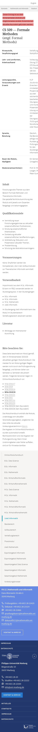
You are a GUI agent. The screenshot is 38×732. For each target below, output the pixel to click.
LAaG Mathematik (11, 547)
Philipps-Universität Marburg (10, 656)
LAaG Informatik (11, 518)
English (33, 3)
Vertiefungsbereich (12, 535)
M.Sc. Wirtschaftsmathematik (15, 512)
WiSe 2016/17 (10, 384)
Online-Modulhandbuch (13, 455)
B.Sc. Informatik (10, 466)
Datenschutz (7, 648)
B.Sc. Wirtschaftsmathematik (15, 484)
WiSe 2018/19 (10, 389)
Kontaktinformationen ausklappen (34, 656)
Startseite (4, 9)
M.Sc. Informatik (10, 495)
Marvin (24, 426)
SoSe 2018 (9, 386)
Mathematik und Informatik (19, 9)
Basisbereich (9, 524)
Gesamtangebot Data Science (16, 564)
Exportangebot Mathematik (15, 558)
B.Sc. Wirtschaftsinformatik (14, 478)
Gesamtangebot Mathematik (15, 576)
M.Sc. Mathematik (11, 501)
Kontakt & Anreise (12, 632)
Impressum (6, 643)
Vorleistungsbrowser (12, 581)
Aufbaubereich (10, 530)
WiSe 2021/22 (10, 400)
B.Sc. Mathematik (11, 472)
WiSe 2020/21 (10, 395)
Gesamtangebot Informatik (15, 570)
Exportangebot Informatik (14, 553)
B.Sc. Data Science (11, 461)
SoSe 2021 (9, 398)
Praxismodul (9, 541)
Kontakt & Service (12, 695)
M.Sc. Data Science (11, 489)
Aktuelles (6, 703)
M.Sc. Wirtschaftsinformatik (15, 507)
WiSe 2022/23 (10, 403)
